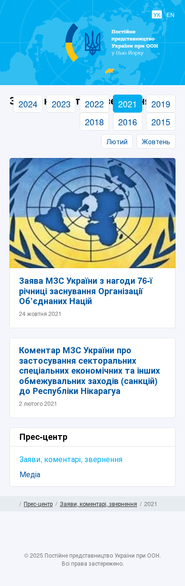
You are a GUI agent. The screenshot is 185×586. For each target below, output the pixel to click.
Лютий (117, 141)
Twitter (83, 544)
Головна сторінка (13, 503)
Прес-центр (38, 503)
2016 (127, 121)
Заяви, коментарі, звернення (70, 459)
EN (170, 14)
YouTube (102, 544)
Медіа (29, 474)
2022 (94, 103)
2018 (94, 121)
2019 (160, 103)
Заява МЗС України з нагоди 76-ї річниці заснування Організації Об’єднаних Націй (85, 290)
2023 (61, 103)
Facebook (64, 544)
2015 (160, 121)
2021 (127, 103)
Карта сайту (172, 503)
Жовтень (156, 141)
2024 (27, 103)
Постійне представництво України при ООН (92, 61)
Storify (120, 544)
